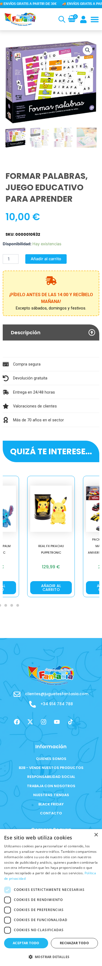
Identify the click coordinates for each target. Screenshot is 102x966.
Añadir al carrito (46, 258)
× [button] (96, 835)
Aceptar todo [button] (26, 943)
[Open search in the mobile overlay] (61, 19)
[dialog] (51, 897)
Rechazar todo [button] (74, 943)
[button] (94, 19)
